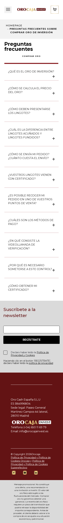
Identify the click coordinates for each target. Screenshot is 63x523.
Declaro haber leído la (30, 354)
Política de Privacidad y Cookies (30, 354)
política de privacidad (41, 363)
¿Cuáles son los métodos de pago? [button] (31, 222)
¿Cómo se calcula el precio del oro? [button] (29, 90)
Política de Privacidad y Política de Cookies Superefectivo (29, 464)
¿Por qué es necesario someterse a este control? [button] (30, 267)
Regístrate (31, 339)
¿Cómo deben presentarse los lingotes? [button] (29, 111)
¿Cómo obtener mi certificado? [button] (22, 287)
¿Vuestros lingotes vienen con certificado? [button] (29, 176)
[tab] (31, 71)
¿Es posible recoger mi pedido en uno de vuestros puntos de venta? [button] (30, 199)
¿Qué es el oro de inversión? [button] (31, 71)
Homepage (14, 25)
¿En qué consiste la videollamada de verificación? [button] (23, 244)
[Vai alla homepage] (31, 9)
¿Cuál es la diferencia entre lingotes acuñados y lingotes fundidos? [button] (30, 133)
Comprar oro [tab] (31, 56)
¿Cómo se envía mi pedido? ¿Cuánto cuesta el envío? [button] (28, 156)
